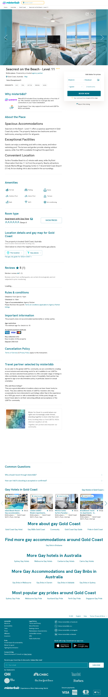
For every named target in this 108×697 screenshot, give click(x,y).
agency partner (37, 73)
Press (6, 631)
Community (54, 529)
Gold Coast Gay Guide (73, 529)
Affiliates (7, 633)
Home (5, 7)
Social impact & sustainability (13, 643)
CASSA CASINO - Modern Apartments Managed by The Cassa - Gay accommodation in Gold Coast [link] (37, 512)
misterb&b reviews (35, 633)
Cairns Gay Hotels (87, 561)
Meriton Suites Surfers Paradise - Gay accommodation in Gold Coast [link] (62, 512)
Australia (13, 7)
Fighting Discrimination (11, 648)
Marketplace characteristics (38, 631)
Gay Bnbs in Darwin (44, 582)
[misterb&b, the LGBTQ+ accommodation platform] (10, 2)
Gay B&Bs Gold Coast (36, 529)
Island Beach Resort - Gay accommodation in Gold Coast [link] (13, 512)
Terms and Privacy (35, 623)
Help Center (28, 654)
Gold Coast (22, 7)
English (78, 616)
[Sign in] (92, 15)
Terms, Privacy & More (97, 616)
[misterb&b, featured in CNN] (7, 674)
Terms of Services (11, 353)
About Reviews (34, 626)
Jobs (6, 628)
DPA (30, 636)
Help (85, 616)
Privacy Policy (25, 353)
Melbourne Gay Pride (33, 598)
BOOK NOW (84, 93)
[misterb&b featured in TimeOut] (76, 674)
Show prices (51, 220)
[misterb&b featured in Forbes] (78, 681)
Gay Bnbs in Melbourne (21, 582)
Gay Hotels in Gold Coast (92, 490)
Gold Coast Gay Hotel (13, 529)
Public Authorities (34, 638)
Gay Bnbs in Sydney (88, 582)
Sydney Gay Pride (13, 598)
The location (15, 253)
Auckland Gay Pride (55, 598)
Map (26, 77)
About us (7, 623)
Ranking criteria (34, 628)
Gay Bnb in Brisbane (54, 545)
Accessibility (8, 626)
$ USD (71, 616)
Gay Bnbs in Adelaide (65, 582)
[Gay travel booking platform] (11, 688)
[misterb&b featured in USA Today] (9, 680)
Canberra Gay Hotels (65, 561)
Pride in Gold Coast (95, 529)
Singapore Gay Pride (94, 598)
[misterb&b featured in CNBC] (41, 674)
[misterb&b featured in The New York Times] (44, 680)
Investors (7, 636)
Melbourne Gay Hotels (43, 561)
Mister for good (9, 645)
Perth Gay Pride (74, 598)
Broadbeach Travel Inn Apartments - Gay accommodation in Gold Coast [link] (88, 512)
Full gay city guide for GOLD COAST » (18, 257)
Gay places (34, 253)
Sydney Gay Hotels (21, 561)
